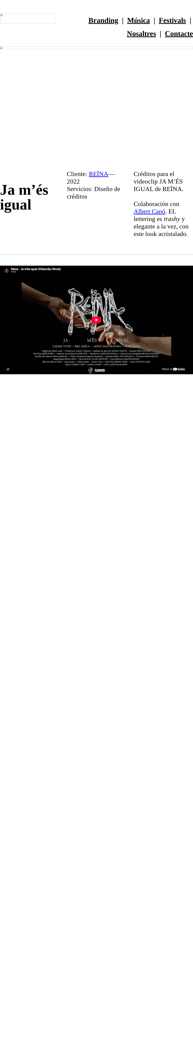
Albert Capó (149, 211)
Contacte (179, 33)
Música (138, 20)
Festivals (172, 20)
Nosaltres (141, 33)
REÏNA (98, 173)
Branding (103, 20)
